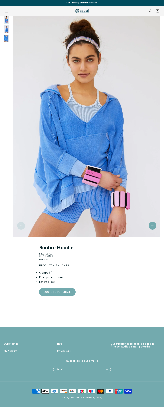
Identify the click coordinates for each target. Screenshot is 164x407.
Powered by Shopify (93, 398)
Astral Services (76, 398)
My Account (10, 351)
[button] (6, 10)
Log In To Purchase (57, 292)
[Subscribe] (107, 369)
